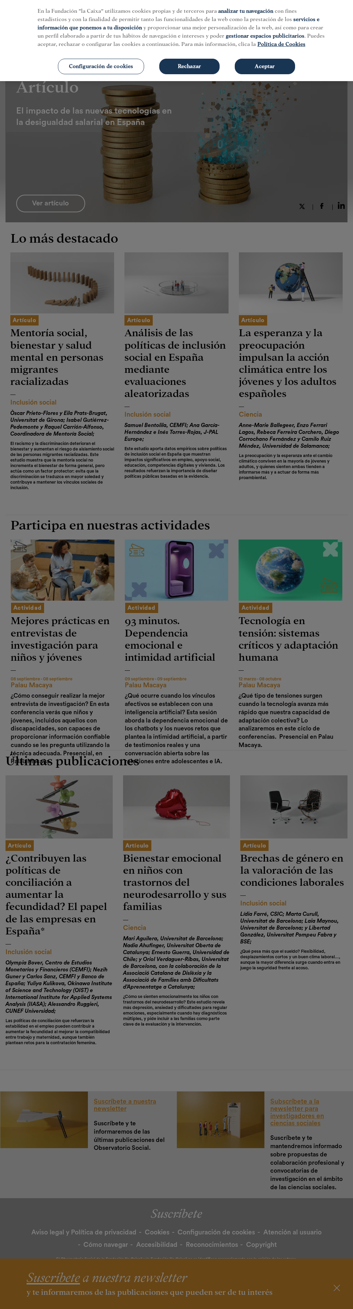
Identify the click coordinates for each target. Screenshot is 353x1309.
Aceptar (265, 66)
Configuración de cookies (101, 66)
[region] (176, 40)
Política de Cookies (281, 44)
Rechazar (189, 66)
